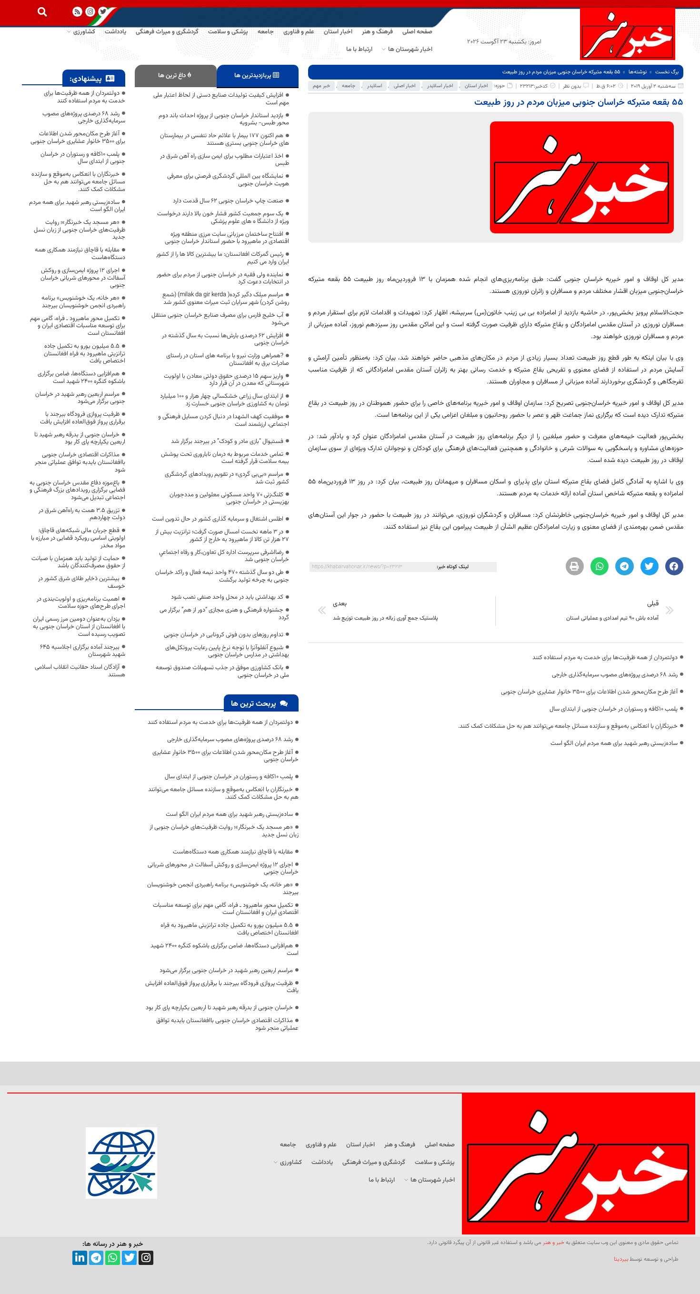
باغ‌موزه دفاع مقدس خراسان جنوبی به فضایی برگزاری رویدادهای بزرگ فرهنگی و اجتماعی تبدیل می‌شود (77, 490)
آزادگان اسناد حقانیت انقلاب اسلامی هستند (80, 671)
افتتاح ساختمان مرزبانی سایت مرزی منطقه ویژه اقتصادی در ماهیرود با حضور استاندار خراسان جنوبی (227, 238)
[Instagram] (90, 12)
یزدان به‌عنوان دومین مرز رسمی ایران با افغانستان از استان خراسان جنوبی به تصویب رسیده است (79, 626)
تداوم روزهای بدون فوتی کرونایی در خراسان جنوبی (223, 635)
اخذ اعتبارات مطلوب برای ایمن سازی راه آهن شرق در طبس (224, 160)
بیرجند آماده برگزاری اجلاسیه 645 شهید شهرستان (82, 651)
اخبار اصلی (404, 86)
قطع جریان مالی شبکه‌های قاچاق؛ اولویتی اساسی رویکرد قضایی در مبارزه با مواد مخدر (78, 538)
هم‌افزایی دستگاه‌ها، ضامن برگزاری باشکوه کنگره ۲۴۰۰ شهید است (224, 949)
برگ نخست (667, 72)
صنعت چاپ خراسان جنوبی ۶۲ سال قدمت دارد (228, 201)
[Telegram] (96, 1258)
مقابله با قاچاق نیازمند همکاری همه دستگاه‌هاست (233, 852)
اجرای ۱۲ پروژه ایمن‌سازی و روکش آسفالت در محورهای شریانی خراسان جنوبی (223, 868)
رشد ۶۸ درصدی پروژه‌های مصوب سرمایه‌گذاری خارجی (615, 675)
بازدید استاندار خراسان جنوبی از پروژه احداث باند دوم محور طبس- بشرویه (224, 119)
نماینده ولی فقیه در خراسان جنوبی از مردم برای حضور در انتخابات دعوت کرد (223, 278)
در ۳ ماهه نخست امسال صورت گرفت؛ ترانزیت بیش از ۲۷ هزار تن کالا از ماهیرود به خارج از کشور (222, 535)
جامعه (348, 86)
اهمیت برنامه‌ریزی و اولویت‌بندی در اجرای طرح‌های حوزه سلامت (81, 603)
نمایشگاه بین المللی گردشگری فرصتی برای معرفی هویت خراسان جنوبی (228, 180)
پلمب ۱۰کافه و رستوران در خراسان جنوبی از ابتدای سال (614, 709)
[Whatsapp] (112, 1258)
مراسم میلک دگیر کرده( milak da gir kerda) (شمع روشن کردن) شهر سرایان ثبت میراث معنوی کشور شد (225, 298)
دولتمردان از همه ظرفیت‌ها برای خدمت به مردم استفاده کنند (605, 657)
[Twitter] (129, 1258)
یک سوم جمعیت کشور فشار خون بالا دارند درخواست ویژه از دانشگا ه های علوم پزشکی (223, 217)
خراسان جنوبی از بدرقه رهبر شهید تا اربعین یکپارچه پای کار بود (219, 1008)
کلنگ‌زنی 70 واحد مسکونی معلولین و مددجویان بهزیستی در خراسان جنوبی (229, 498)
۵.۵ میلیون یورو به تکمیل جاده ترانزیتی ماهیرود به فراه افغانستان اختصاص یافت (229, 929)
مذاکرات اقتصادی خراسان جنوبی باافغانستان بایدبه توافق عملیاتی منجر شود (227, 1024)
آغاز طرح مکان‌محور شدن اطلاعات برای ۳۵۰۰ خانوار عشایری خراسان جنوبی (589, 692)
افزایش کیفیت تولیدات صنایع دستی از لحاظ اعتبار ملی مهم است (221, 99)
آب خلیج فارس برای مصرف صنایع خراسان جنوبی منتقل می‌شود (220, 319)
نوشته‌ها (638, 72)
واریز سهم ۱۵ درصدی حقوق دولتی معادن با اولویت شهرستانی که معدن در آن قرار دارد (226, 380)
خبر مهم (321, 86)
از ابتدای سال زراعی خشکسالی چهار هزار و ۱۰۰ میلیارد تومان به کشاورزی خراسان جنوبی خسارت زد (224, 400)
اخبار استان (476, 86)
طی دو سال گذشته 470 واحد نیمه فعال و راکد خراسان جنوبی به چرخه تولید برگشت (222, 576)
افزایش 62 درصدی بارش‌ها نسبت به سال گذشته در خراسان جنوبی (225, 339)
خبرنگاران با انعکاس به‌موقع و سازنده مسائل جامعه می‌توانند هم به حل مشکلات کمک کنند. (568, 726)
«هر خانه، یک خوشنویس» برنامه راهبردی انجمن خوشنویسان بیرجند (223, 888)
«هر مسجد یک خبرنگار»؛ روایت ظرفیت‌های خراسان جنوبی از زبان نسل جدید (224, 831)
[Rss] (77, 12)
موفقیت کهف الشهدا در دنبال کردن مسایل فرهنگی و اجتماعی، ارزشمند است (223, 420)
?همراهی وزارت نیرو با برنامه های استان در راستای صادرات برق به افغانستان (227, 359)
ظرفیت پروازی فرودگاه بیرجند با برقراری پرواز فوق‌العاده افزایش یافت (222, 987)
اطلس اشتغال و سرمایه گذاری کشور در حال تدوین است (217, 519)
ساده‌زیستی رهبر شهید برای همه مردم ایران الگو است (614, 743)
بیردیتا (621, 1259)
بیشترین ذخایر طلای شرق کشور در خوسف (81, 582)
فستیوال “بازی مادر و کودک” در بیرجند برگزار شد (227, 441)
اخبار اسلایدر (440, 86)
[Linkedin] (79, 1258)
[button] (42, 12)
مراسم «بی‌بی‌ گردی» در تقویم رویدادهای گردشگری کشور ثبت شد (227, 478)
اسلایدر (374, 86)
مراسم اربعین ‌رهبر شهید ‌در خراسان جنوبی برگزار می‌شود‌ (226, 970)
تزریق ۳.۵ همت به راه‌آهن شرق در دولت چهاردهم (82, 514)
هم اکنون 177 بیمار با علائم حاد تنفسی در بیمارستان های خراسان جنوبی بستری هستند (224, 139)
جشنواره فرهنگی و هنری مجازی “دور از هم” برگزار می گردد (224, 613)
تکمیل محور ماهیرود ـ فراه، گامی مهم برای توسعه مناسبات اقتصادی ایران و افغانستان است (226, 909)
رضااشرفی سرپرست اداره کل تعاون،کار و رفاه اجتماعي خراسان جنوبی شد (224, 556)
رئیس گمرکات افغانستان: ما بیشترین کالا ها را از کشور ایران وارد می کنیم (222, 258)
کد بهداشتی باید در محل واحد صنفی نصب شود (227, 597)
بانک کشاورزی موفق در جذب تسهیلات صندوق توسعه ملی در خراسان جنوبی (222, 671)
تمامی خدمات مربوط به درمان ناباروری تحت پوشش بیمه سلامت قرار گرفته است (225, 458)
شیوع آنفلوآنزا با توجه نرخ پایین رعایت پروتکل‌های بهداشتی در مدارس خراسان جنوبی (227, 651)
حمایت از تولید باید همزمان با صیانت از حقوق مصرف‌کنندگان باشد (78, 562)
